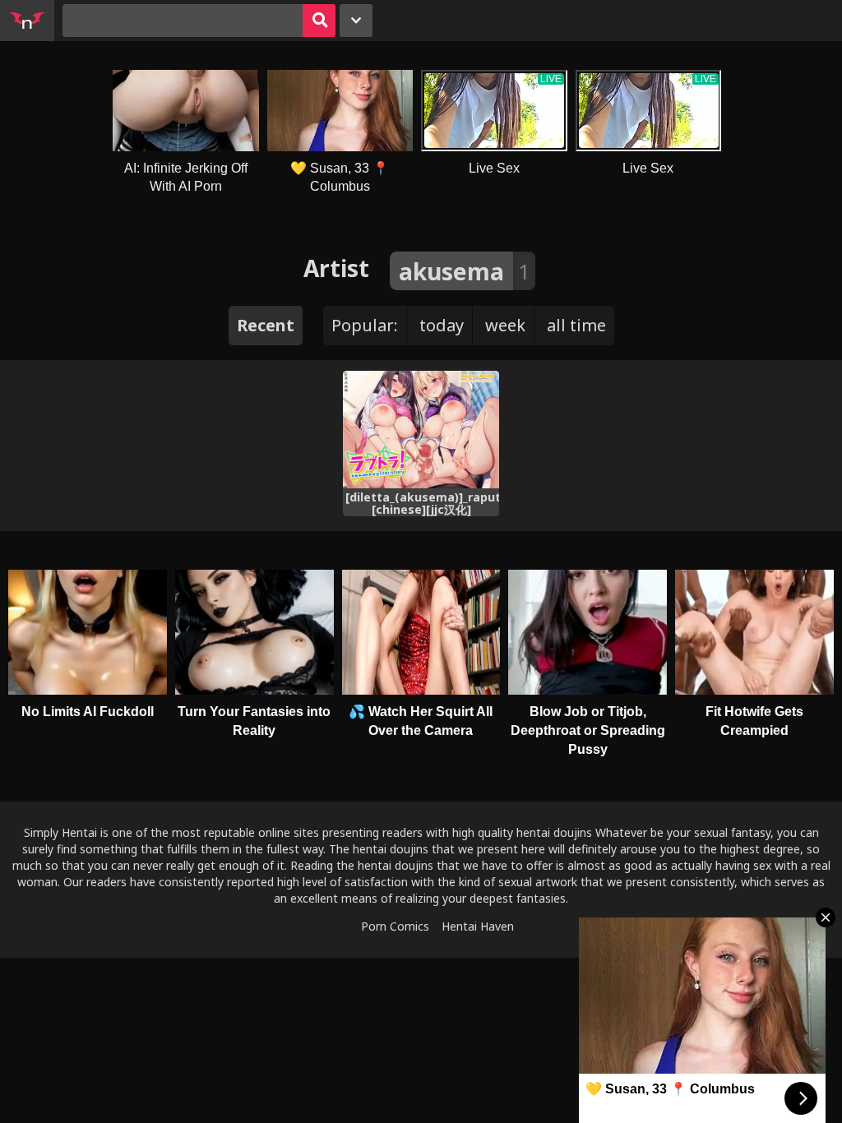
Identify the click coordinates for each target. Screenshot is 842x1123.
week (505, 325)
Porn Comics (395, 926)
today (441, 325)
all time (576, 325)
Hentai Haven (478, 926)
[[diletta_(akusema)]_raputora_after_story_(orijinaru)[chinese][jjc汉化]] (421, 429)
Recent (265, 325)
